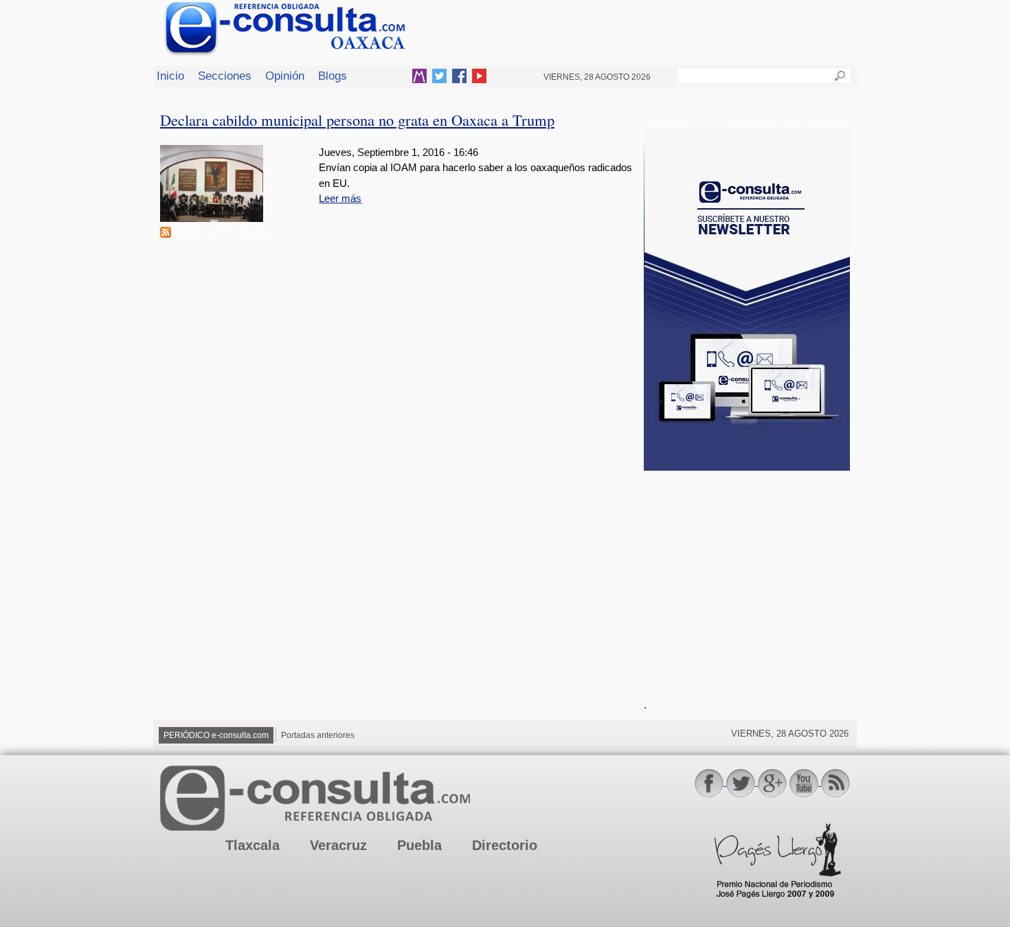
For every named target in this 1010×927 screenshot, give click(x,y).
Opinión (284, 75)
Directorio (504, 845)
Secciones (224, 75)
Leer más (340, 198)
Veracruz (338, 845)
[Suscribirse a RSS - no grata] (165, 234)
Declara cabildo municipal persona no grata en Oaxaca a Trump (357, 119)
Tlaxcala (252, 845)
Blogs (332, 75)
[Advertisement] (747, 576)
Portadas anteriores (318, 735)
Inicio (170, 75)
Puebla (419, 845)
